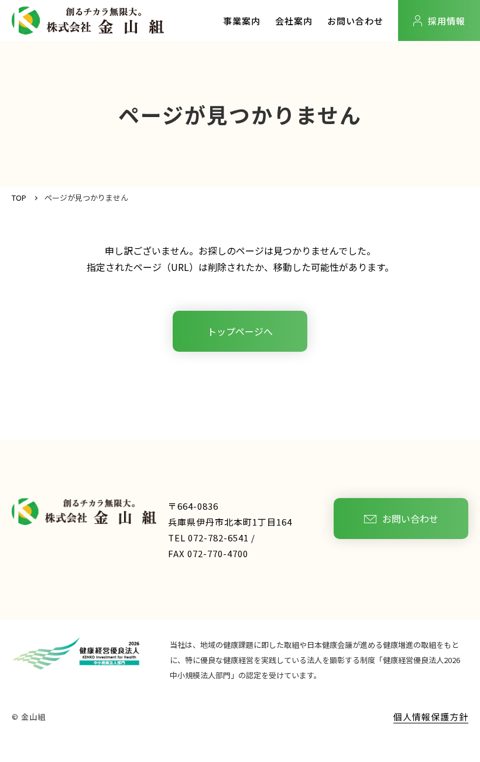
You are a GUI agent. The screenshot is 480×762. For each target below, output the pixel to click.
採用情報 (446, 21)
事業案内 (241, 21)
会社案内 (294, 21)
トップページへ (240, 331)
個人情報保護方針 (430, 716)
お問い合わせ (355, 21)
